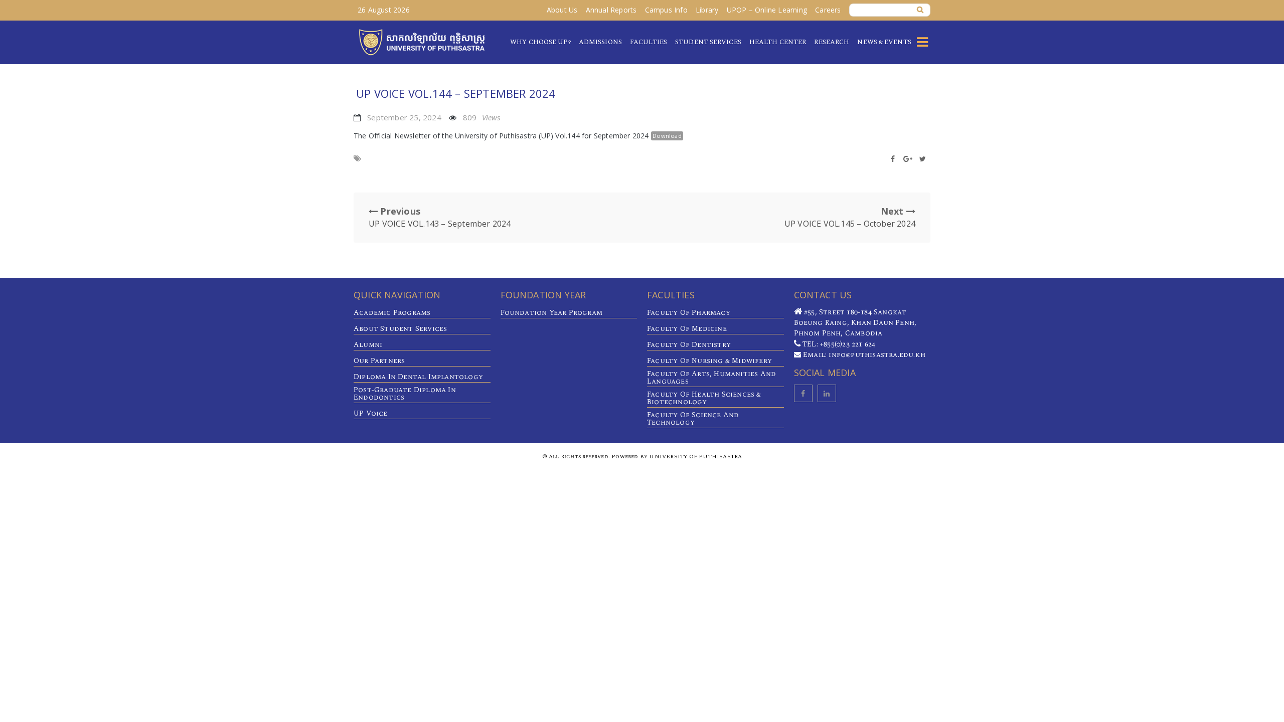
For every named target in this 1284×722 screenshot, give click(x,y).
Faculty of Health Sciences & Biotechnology (704, 398)
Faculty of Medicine (687, 328)
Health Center (777, 42)
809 (482, 117)
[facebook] (803, 393)
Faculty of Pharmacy (688, 312)
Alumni (368, 344)
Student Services (708, 42)
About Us (562, 10)
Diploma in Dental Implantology (418, 377)
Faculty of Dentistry (689, 344)
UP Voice (371, 413)
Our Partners (379, 361)
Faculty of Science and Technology (693, 418)
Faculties (648, 42)
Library (707, 10)
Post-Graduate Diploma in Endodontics (405, 393)
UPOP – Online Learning (767, 10)
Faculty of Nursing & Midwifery (709, 361)
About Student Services (400, 328)
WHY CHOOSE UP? (540, 42)
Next (849, 217)
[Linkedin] (827, 393)
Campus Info (666, 10)
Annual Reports (611, 10)
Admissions (600, 42)
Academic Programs (392, 312)
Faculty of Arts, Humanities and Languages (711, 377)
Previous (440, 217)
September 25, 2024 (404, 117)
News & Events (884, 42)
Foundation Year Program (552, 312)
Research (831, 42)
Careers (828, 10)
